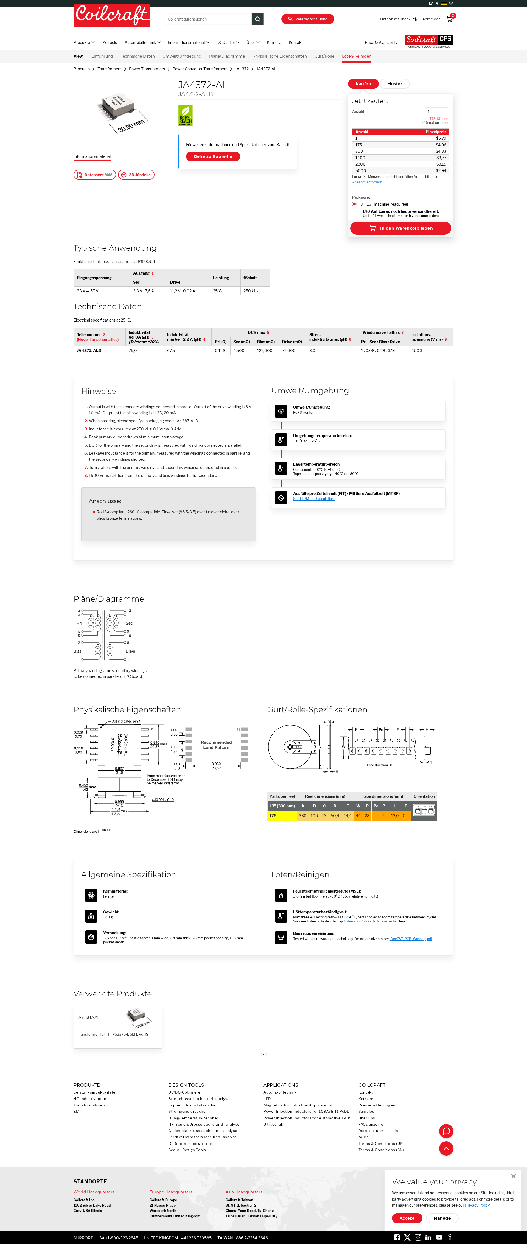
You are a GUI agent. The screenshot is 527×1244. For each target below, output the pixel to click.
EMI (77, 1111)
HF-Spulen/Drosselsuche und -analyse (204, 1124)
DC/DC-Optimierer (185, 1092)
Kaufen (363, 83)
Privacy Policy (477, 1205)
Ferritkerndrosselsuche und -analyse (203, 1137)
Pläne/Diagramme (227, 56)
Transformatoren (89, 1105)
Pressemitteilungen (376, 1105)
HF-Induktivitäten (90, 1099)
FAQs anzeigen (372, 1124)
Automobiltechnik (280, 1092)
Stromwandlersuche (187, 1111)
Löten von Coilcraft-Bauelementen (371, 921)
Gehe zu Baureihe (213, 156)
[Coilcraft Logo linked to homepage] (112, 16)
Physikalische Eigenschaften (280, 56)
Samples (366, 1111)
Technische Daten (138, 56)
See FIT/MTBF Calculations (314, 499)
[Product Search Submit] (258, 19)
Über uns (366, 1118)
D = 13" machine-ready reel (384, 204)
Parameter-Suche (311, 19)
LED (267, 1099)
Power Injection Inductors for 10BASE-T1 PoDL (306, 1111)
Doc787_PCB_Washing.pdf (411, 939)
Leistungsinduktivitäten (96, 1092)
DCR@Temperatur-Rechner (193, 1118)
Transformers (109, 68)
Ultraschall (273, 1124)
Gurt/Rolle (324, 56)
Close (513, 1176)
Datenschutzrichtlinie (378, 1131)
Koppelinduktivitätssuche (192, 1105)
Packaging (361, 197)
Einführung (102, 56)
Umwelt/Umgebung (181, 56)
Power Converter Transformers (200, 68)
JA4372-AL (266, 68)
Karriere (274, 42)
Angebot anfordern (367, 182)
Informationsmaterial (92, 156)
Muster (394, 83)
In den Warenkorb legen (406, 228)
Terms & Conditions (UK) (381, 1144)
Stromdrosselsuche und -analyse (199, 1099)
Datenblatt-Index (395, 19)
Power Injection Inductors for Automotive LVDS (307, 1118)
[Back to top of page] (446, 1148)
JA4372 (242, 68)
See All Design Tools (187, 1150)
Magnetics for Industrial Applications (298, 1105)
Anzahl (358, 111)
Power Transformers (147, 68)
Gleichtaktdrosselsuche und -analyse (203, 1131)
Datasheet (94, 174)
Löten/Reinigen (356, 56)
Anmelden (431, 19)
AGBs (363, 1137)
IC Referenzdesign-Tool (190, 1144)
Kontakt (296, 42)
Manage (442, 1218)
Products (82, 68)
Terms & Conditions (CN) (381, 1150)
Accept (407, 1218)
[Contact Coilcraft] (446, 1131)
